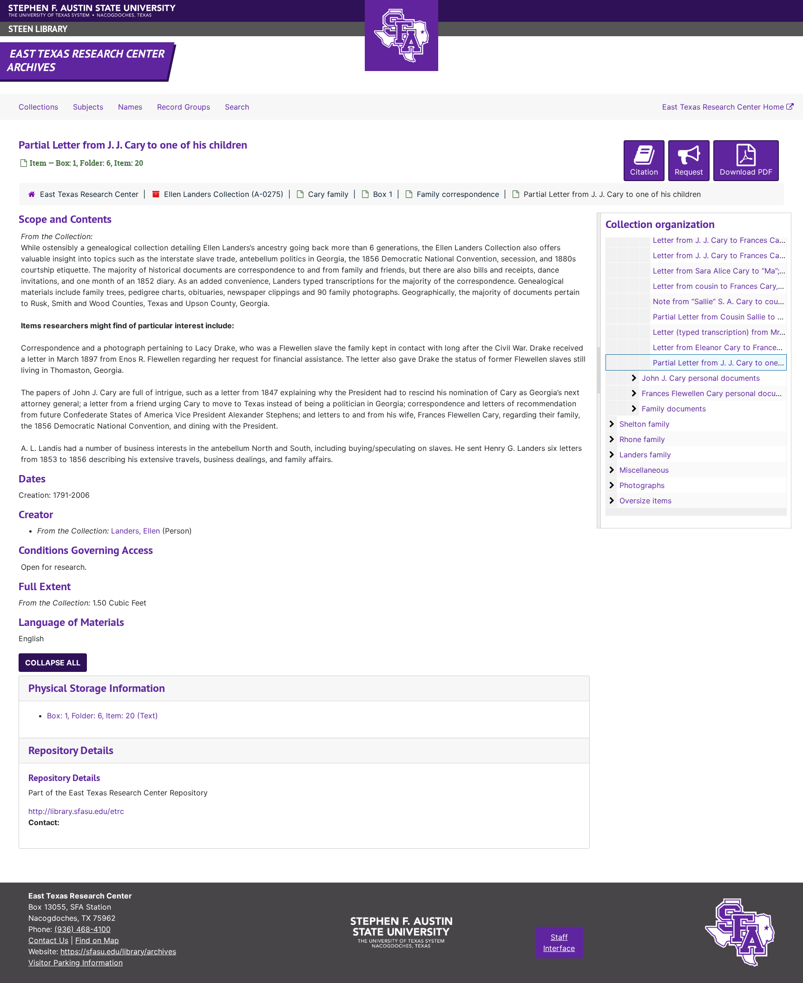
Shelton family (644, 424)
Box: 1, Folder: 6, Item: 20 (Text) (102, 715)
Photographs (642, 485)
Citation (644, 171)
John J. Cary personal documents (701, 378)
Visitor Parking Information (75, 962)
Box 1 (382, 194)
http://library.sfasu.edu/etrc (76, 811)
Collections (38, 106)
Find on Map (97, 940)
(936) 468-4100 (82, 929)
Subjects (88, 106)
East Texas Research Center (89, 194)
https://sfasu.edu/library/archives (118, 951)
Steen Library (37, 29)
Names (130, 106)
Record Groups (183, 106)
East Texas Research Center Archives (86, 60)
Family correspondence (458, 194)
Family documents (674, 408)
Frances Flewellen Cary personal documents (719, 393)
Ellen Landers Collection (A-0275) (223, 194)
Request (689, 171)
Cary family (328, 194)
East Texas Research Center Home (724, 106)
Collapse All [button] (52, 662)
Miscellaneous (644, 470)
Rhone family (642, 439)
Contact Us (48, 940)
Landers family (645, 454)
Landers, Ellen (135, 530)
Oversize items (645, 500)
